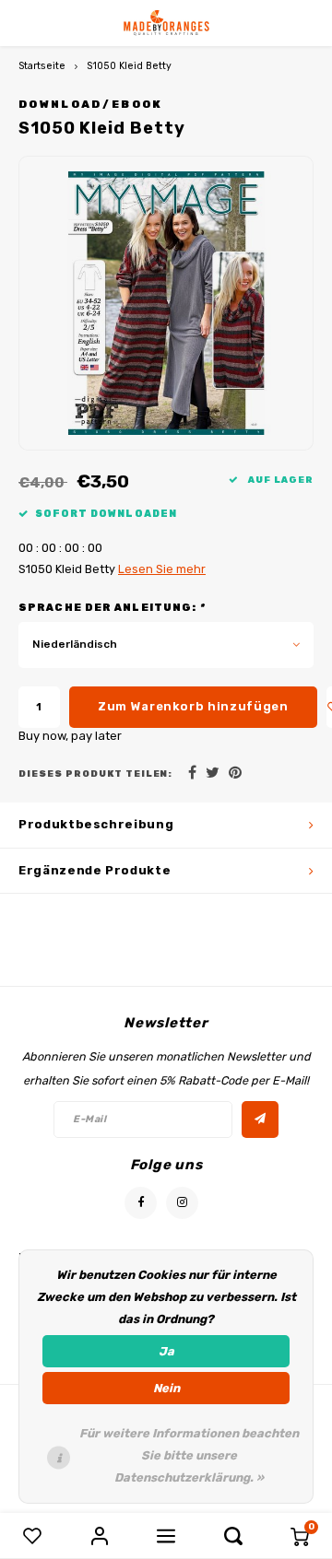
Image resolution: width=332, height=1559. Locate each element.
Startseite (41, 66)
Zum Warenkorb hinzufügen (193, 706)
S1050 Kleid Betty (129, 66)
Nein (166, 1388)
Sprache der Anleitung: (112, 608)
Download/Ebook (90, 104)
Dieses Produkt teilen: (95, 773)
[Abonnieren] (260, 1119)
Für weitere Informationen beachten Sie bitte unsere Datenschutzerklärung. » (189, 1455)
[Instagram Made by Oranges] (182, 1203)
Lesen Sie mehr (162, 569)
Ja (166, 1351)
